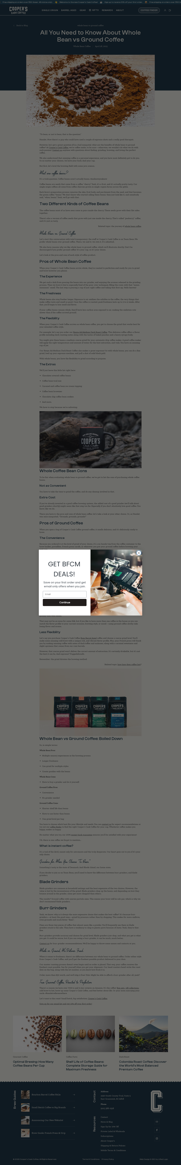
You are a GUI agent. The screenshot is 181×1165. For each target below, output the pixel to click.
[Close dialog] (138, 553)
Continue (64, 602)
